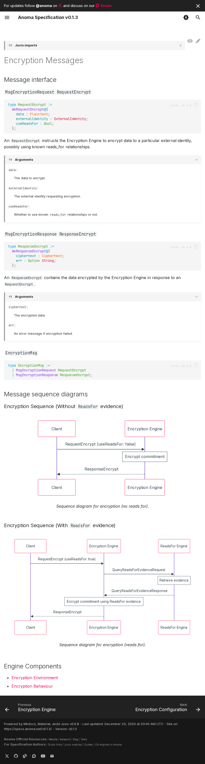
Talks (83, 739)
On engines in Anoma (108, 744)
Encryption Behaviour (32, 686)
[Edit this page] (198, 41)
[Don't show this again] (198, 6)
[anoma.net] (25, 756)
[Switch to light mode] (186, 17)
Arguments (24, 159)
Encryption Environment (35, 677)
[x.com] (7, 756)
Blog (75, 739)
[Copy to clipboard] (196, 105)
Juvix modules (73, 744)
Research (65, 739)
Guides (88, 744)
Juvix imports (26, 45)
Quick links (55, 744)
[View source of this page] (190, 41)
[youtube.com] (43, 756)
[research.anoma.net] (34, 756)
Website (53, 739)
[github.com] (16, 756)
